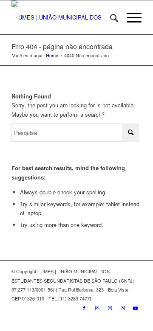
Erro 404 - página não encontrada (62, 46)
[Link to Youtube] (135, 307)
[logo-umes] (63, 17)
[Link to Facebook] (84, 307)
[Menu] (130, 17)
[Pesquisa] (110, 17)
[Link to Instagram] (97, 307)
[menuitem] (110, 17)
